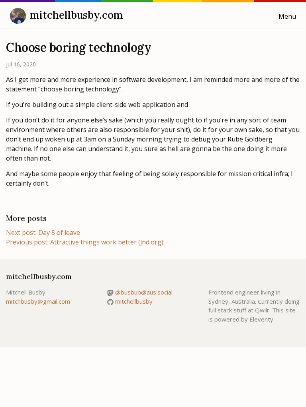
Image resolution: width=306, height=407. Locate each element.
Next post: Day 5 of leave (43, 232)
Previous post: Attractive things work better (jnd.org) (84, 242)
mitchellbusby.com (76, 14)
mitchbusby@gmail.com (38, 301)
